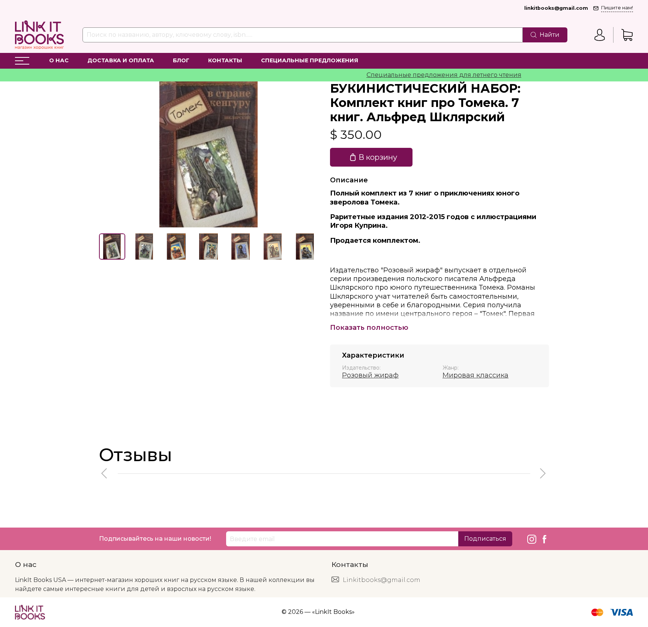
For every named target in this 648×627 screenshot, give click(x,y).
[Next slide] (306, 154)
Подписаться (485, 538)
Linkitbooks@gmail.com (381, 579)
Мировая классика (475, 375)
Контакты (225, 60)
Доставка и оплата (120, 60)
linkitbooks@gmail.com (556, 8)
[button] (104, 473)
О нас (59, 60)
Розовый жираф (370, 375)
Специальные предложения (309, 60)
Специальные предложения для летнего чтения (432, 74)
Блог (181, 60)
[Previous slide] (111, 154)
